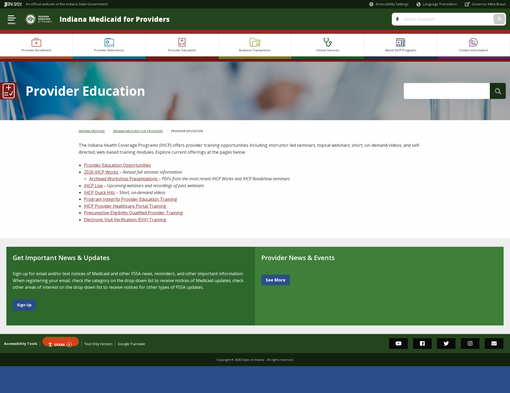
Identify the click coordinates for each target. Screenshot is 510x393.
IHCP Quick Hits (99, 192)
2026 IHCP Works (101, 172)
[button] (389, 4)
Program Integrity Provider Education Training (130, 199)
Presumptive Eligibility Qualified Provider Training (133, 213)
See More (276, 280)
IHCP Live (93, 186)
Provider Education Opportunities (117, 165)
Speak (59, 344)
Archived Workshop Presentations (124, 179)
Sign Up (24, 304)
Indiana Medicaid (92, 131)
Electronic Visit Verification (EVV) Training (125, 220)
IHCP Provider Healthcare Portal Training (125, 206)
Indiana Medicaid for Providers (115, 19)
